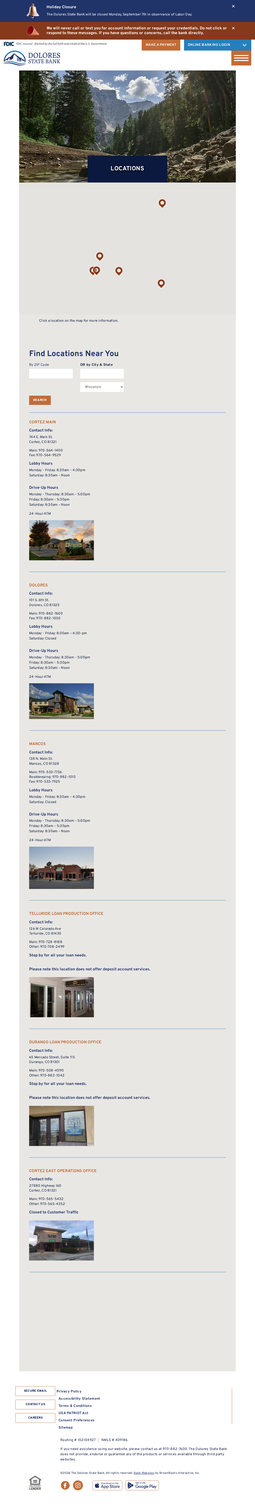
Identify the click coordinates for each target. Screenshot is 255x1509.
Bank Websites (144, 1473)
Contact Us (35, 1404)
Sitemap (66, 1428)
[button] (100, 256)
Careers (35, 1418)
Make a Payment (161, 45)
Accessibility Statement (79, 1399)
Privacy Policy (69, 1391)
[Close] (233, 6)
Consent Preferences (76, 1420)
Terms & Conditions (75, 1406)
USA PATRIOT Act (73, 1413)
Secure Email (35, 1391)
